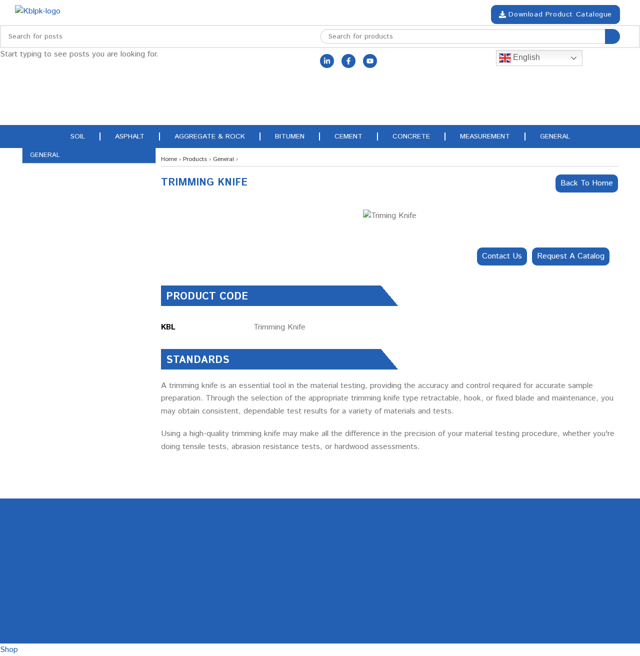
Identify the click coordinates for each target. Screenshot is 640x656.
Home (169, 159)
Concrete (411, 137)
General (555, 137)
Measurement (485, 137)
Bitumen (289, 137)
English (525, 57)
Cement (348, 137)
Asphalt (129, 137)
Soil (77, 137)
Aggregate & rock (209, 137)
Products (195, 159)
